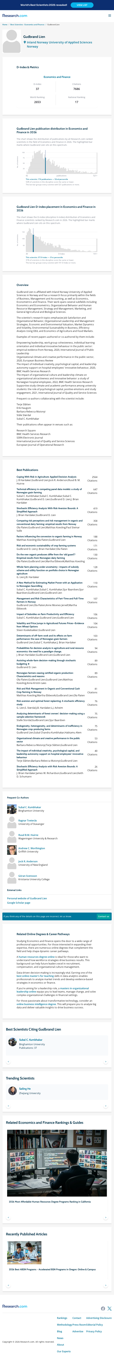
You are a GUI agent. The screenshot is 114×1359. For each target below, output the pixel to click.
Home (4, 24)
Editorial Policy (94, 1324)
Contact (76, 1318)
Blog (59, 1331)
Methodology (64, 1324)
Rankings (62, 1318)
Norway (32, 46)
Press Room (79, 1324)
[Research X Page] (109, 1308)
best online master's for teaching (35, 976)
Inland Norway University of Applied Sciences (59, 42)
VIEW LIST (82, 5)
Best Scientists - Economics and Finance (27, 24)
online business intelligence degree (36, 1004)
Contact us (103, 916)
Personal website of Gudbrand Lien (27, 898)
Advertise (77, 1331)
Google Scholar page (18, 902)
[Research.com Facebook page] (103, 1308)
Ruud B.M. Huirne (28, 835)
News (60, 1338)
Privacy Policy (94, 1331)
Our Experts (64, 1351)
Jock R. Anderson (28, 861)
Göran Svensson (27, 876)
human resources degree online (37, 957)
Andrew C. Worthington (31, 848)
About (60, 1344)
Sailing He (25, 1088)
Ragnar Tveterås (27, 820)
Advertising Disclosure (99, 1318)
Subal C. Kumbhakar (29, 807)
